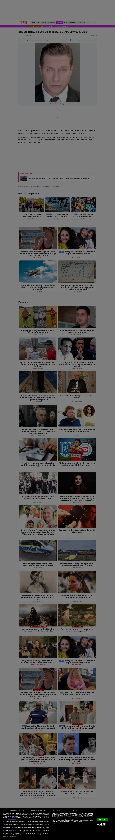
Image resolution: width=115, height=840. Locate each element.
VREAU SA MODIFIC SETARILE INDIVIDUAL (102, 824)
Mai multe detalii (12, 819)
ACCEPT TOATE (102, 819)
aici (13, 830)
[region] (57, 824)
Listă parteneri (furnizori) (58, 823)
